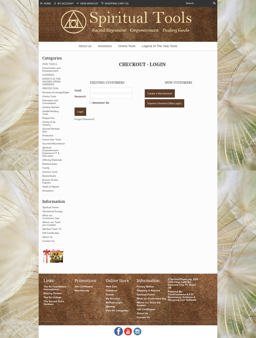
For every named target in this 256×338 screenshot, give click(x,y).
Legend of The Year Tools (159, 46)
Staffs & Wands (50, 186)
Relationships (49, 163)
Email (78, 90)
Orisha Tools (126, 46)
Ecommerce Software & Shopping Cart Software (182, 298)
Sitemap (110, 306)
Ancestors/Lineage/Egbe (55, 92)
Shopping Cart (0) (116, 3)
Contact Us (48, 241)
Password (80, 96)
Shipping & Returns (148, 290)
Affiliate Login (114, 302)
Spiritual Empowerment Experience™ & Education (50, 151)
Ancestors (105, 46)
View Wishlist (88, 3)
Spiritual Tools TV (51, 229)
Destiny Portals (53, 293)
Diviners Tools (50, 171)
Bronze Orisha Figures (50, 181)
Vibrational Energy (52, 211)
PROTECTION (50, 88)
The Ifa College (52, 297)
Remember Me (100, 102)
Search (110, 294)
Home (47, 3)
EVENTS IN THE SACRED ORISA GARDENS (51, 81)
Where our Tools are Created (51, 223)
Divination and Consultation (50, 102)
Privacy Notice (145, 286)
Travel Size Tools (51, 139)
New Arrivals (82, 290)
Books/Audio (49, 175)
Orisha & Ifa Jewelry (48, 123)
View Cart (111, 286)
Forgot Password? (85, 119)
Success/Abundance (53, 143)
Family (46, 167)
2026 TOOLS (49, 64)
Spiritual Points (50, 207)
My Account (65, 3)
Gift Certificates (50, 233)
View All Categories (117, 310)
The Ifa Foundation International (55, 288)
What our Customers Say (50, 217)
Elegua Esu (48, 118)
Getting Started (50, 107)
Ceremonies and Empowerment (51, 69)
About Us (85, 46)
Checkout (111, 290)
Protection (47, 135)
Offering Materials (52, 159)
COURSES (48, 74)
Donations (47, 190)
